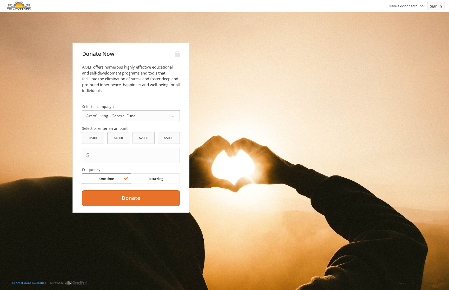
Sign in (436, 6)
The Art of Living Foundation (28, 283)
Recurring (155, 178)
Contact (404, 283)
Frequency (91, 169)
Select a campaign (98, 106)
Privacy (433, 283)
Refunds (419, 283)
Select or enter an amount (105, 128)
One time (106, 178)
